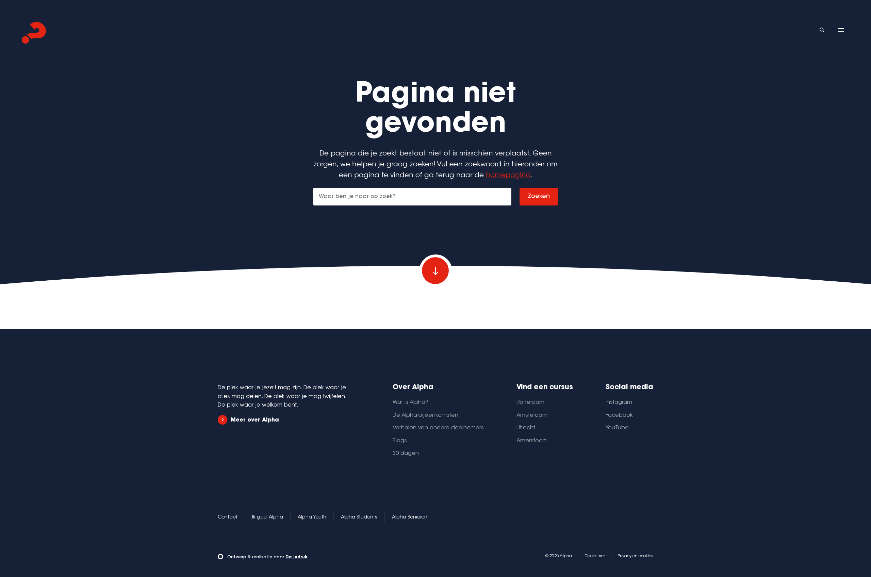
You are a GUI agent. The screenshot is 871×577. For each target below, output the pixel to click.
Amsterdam (531, 415)
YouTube (617, 428)
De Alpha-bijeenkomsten (425, 415)
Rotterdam (530, 402)
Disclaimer (595, 556)
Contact (227, 517)
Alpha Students (359, 517)
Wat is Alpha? (410, 402)
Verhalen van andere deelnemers (438, 428)
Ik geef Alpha (267, 517)
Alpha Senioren (409, 517)
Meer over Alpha (255, 420)
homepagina (508, 175)
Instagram (619, 402)
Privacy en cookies (635, 556)
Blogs (400, 441)
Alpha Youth (312, 517)
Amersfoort (531, 441)
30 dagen (406, 453)
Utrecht (525, 428)
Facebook (619, 415)
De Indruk (296, 557)
